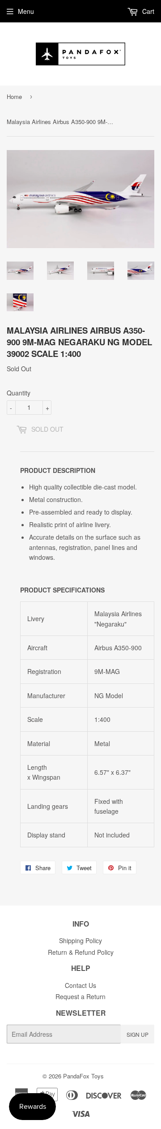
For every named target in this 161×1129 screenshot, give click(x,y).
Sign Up (137, 1034)
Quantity (18, 392)
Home (14, 96)
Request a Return (80, 996)
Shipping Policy (80, 940)
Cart (147, 11)
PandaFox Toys (83, 1076)
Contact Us (80, 985)
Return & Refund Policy (81, 952)
